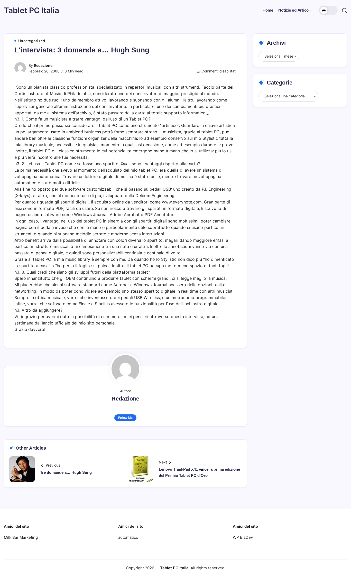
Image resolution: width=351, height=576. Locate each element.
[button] (328, 10)
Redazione (43, 65)
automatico (128, 537)
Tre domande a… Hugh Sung (66, 472)
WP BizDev (243, 537)
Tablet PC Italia (31, 10)
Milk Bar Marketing (21, 537)
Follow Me (125, 418)
